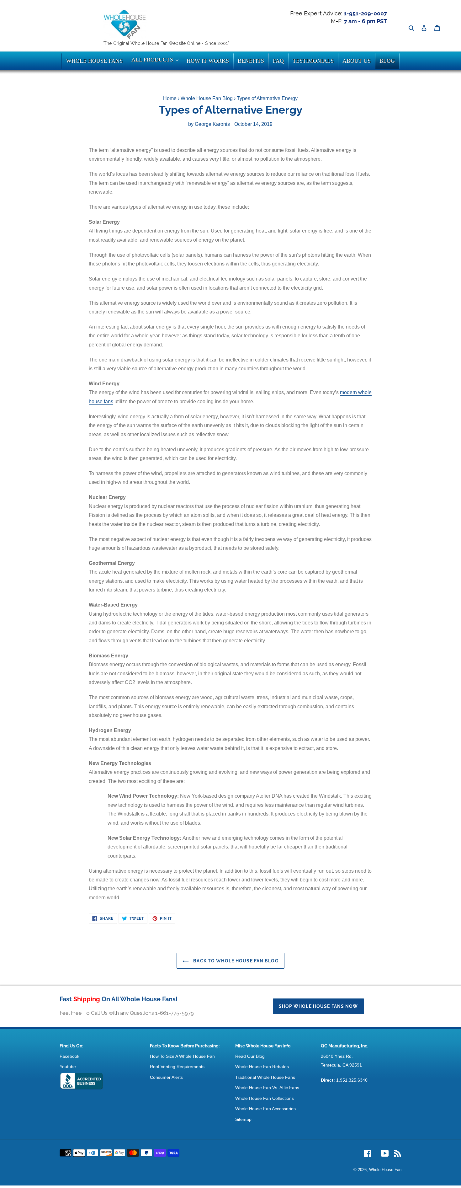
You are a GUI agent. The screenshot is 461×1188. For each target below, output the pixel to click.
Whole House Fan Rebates (262, 1066)
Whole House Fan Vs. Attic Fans (267, 1087)
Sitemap (243, 1119)
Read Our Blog (250, 1056)
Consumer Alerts (166, 1077)
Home (170, 98)
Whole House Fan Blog (207, 98)
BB (81, 1081)
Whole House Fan (385, 1169)
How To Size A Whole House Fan (182, 1056)
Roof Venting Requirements (177, 1066)
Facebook (69, 1056)
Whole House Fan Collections (264, 1098)
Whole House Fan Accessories (265, 1108)
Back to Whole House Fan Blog (235, 960)
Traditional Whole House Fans (265, 1077)
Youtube (68, 1066)
